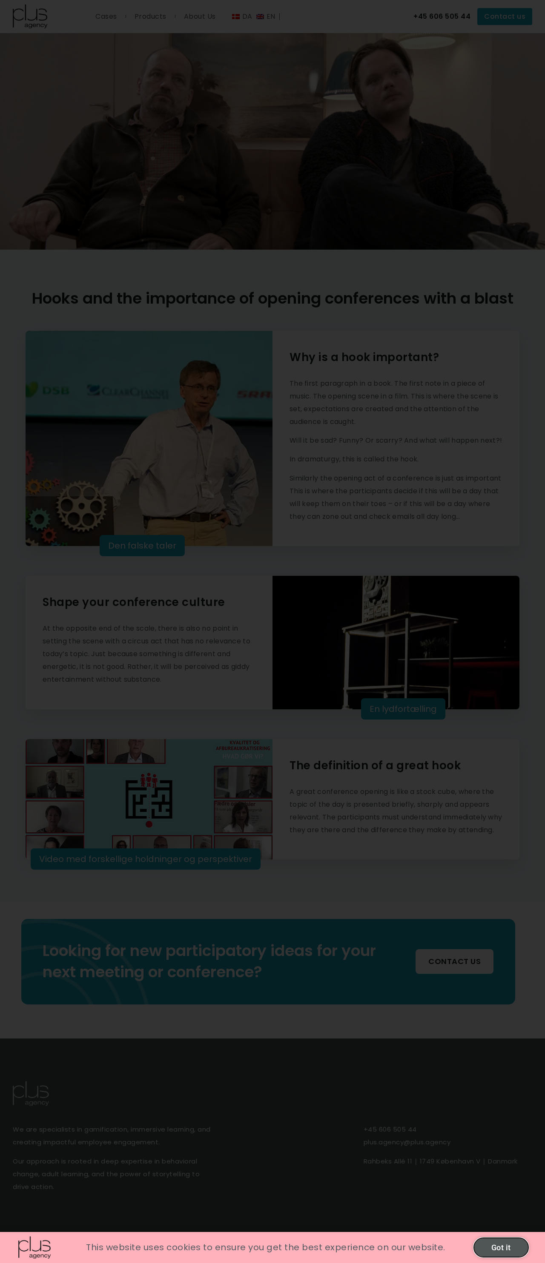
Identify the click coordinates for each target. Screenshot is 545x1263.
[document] (272, 631)
